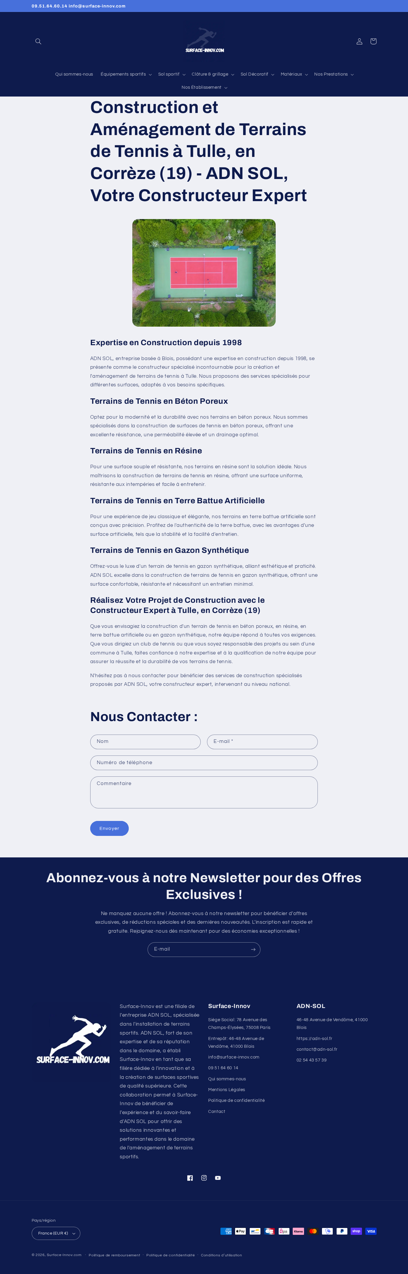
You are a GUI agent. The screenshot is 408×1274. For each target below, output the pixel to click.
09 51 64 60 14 (223, 1068)
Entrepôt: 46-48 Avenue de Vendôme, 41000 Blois (236, 1042)
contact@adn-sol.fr (317, 1049)
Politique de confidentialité (236, 1100)
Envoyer (109, 828)
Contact (216, 1111)
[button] (38, 41)
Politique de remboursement (114, 1255)
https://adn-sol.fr (314, 1038)
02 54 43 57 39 (312, 1060)
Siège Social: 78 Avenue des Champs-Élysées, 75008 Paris (239, 1024)
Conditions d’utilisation (221, 1255)
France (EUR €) (53, 1233)
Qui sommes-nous (227, 1079)
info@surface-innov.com (234, 1057)
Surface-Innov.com (64, 1255)
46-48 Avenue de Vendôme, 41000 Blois (332, 1024)
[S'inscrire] (253, 949)
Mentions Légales (226, 1090)
